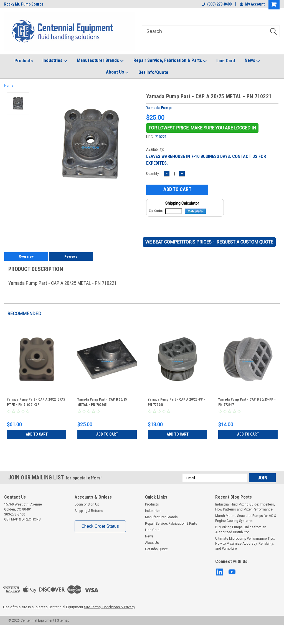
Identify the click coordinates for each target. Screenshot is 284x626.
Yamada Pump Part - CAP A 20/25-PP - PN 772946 (176, 402)
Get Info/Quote (153, 72)
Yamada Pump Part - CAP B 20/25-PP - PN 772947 (247, 402)
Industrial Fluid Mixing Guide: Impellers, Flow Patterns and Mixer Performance (245, 506)
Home (8, 85)
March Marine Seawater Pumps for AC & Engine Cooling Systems (245, 518)
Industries (53, 60)
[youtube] (232, 572)
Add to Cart (37, 434)
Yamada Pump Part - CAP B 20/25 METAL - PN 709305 (102, 402)
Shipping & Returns (89, 511)
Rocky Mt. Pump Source (24, 4)
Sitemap (63, 620)
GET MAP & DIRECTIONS (22, 519)
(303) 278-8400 (219, 4)
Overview (26, 256)
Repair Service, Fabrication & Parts (168, 60)
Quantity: (153, 173)
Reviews (70, 256)
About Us (115, 72)
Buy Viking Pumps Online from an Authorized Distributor (240, 529)
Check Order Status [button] (100, 526)
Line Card (225, 60)
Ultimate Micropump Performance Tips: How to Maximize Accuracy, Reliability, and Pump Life (245, 543)
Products (23, 60)
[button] (202, 128)
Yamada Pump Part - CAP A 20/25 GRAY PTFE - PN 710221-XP (36, 402)
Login (79, 504)
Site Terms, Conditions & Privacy (109, 607)
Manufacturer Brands (98, 60)
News (250, 60)
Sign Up (93, 504)
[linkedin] (219, 572)
